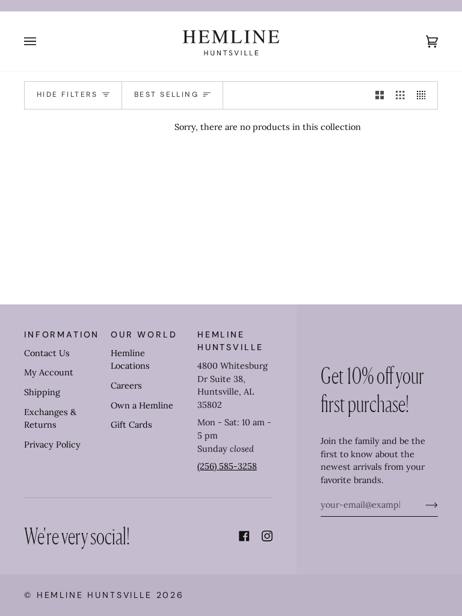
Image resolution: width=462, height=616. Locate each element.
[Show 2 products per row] (379, 95)
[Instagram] (267, 536)
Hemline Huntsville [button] (230, 341)
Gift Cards (131, 424)
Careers (126, 385)
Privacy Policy (52, 444)
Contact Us (47, 353)
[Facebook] (244, 536)
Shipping (42, 392)
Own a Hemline (142, 405)
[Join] (422, 504)
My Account (48, 372)
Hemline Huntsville (94, 595)
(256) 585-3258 (227, 466)
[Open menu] (42, 41)
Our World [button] (144, 334)
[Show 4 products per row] (424, 95)
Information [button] (61, 334)
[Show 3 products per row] (400, 95)
